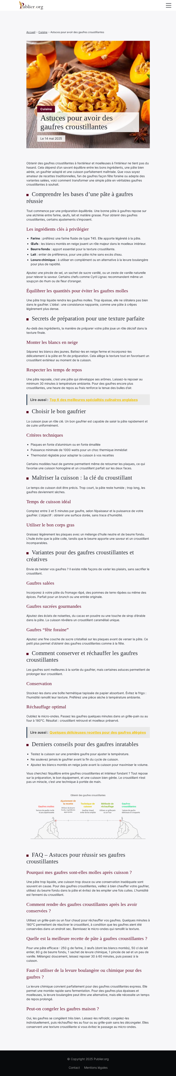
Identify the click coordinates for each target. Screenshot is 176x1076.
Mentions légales (96, 1067)
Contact (74, 1067)
